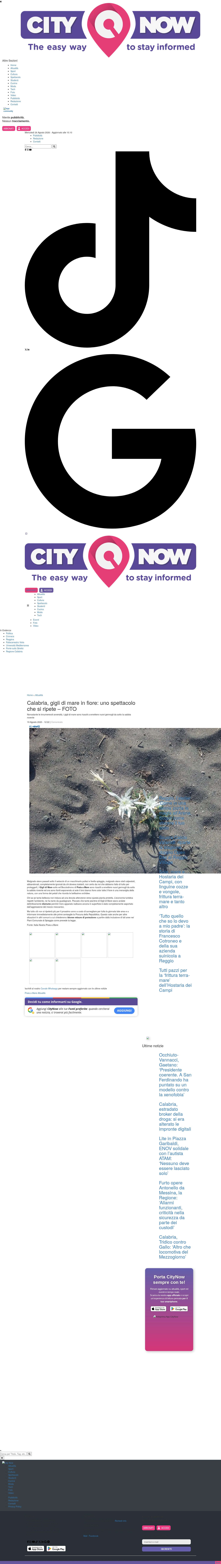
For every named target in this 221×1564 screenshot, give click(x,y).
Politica (9, 633)
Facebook (93, 1535)
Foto (13, 92)
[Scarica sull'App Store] (158, 1309)
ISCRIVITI (166, 1549)
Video (13, 95)
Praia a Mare (31, 992)
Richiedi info (120, 1520)
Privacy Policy (14, 1506)
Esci (218, 1562)
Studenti (14, 80)
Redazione (16, 101)
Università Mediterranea (17, 645)
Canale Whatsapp (49, 988)
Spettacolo (16, 77)
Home (13, 65)
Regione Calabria (14, 651)
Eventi (36, 619)
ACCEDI (25, 128)
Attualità (14, 68)
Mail (85, 1535)
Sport (13, 71)
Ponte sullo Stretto (14, 648)
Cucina (14, 83)
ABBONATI (8, 128)
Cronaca (10, 636)
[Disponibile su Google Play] (179, 1309)
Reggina (10, 639)
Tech (13, 89)
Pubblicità (15, 98)
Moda (13, 86)
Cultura (14, 74)
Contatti (14, 104)
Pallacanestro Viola (15, 642)
